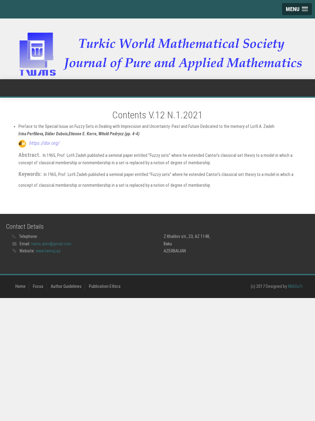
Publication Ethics (105, 286)
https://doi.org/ (44, 143)
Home (20, 286)
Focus (38, 286)
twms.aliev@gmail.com (51, 243)
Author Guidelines (66, 286)
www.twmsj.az (48, 250)
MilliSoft (295, 286)
